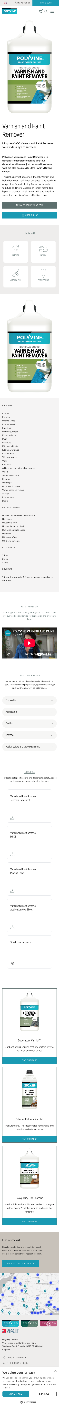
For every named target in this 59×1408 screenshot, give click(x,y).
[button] (29, 1402)
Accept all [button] (16, 1393)
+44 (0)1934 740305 (17, 1363)
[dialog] (29, 1387)
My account (23, 3)
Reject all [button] (43, 1393)
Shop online (31, 215)
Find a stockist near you (29, 205)
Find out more (29, 1061)
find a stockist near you (20, 1264)
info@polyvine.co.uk (16, 1357)
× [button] (55, 1371)
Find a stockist (46, 3)
